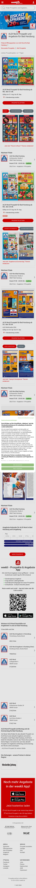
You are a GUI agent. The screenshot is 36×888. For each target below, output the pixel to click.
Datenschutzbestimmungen (26, 418)
